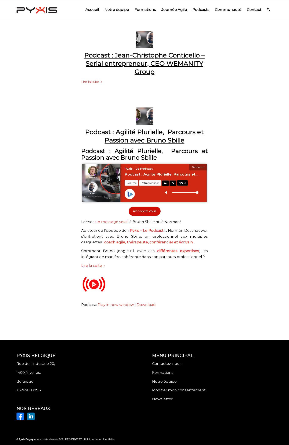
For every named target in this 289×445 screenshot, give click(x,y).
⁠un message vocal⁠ (112, 222)
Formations (162, 372)
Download (146, 305)
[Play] (94, 296)
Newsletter (162, 399)
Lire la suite (90, 82)
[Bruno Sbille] (144, 116)
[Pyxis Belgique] (37, 9)
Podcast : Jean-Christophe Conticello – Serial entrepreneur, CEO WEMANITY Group (144, 63)
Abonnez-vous (144, 211)
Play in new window (116, 305)
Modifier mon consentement (179, 390)
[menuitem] (92, 9)
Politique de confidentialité (99, 439)
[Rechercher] (268, 9)
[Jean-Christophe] (144, 39)
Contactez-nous (167, 363)
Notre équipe (164, 381)
